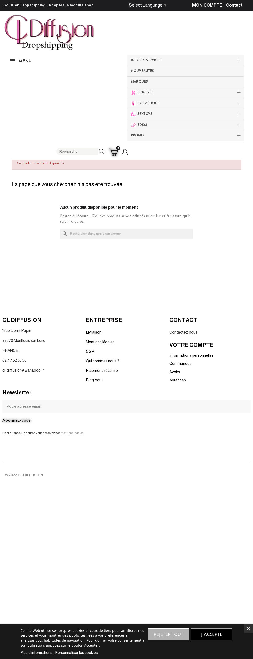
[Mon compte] (125, 151)
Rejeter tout (168, 634)
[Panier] (114, 151)
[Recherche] (101, 151)
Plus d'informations (36, 652)
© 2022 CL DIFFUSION (24, 475)
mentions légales (72, 433)
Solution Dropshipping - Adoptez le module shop (48, 5)
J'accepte (211, 634)
